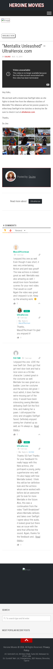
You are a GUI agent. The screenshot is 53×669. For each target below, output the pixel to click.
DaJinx (7, 57)
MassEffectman (21, 252)
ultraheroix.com (28, 112)
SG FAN (31, 452)
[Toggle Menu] (49, 13)
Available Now (8, 36)
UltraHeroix (35, 201)
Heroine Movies (26, 5)
